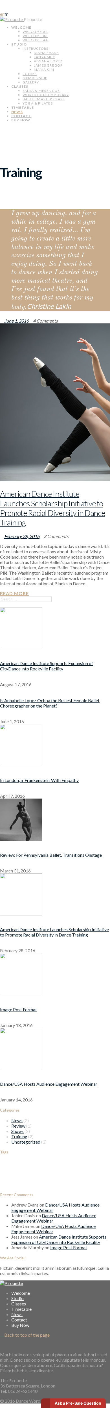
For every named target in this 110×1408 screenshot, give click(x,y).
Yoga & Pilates (38, 103)
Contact (21, 116)
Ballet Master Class (44, 99)
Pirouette (33, 19)
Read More (14, 593)
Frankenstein (67, 1166)
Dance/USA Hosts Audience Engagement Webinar (48, 1084)
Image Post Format (18, 1009)
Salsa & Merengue (41, 91)
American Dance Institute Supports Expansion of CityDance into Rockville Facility (46, 666)
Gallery (31, 82)
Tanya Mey (44, 57)
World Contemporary (46, 95)
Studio (19, 44)
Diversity (50, 1166)
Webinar (29, 1184)
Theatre (74, 1174)
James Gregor (48, 65)
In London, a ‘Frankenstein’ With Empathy (39, 780)
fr (6, 14)
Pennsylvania (23, 1176)
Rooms (30, 74)
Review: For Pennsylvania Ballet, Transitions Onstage (51, 855)
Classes (19, 86)
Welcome (21, 27)
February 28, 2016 (21, 536)
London (83, 1166)
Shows (17, 1131)
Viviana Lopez (48, 61)
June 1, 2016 (16, 320)
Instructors (35, 48)
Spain (55, 1176)
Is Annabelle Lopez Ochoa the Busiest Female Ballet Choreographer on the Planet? (50, 703)
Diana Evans (46, 53)
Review (18, 1125)
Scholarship (42, 1176)
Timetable (22, 107)
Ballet (10, 1164)
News (17, 112)
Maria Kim (44, 69)
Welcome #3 (35, 36)
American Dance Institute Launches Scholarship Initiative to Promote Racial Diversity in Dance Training (52, 508)
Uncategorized (25, 1141)
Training (19, 1136)
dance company (32, 1166)
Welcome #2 (35, 32)
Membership (35, 78)
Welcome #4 (35, 40)
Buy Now (20, 120)
